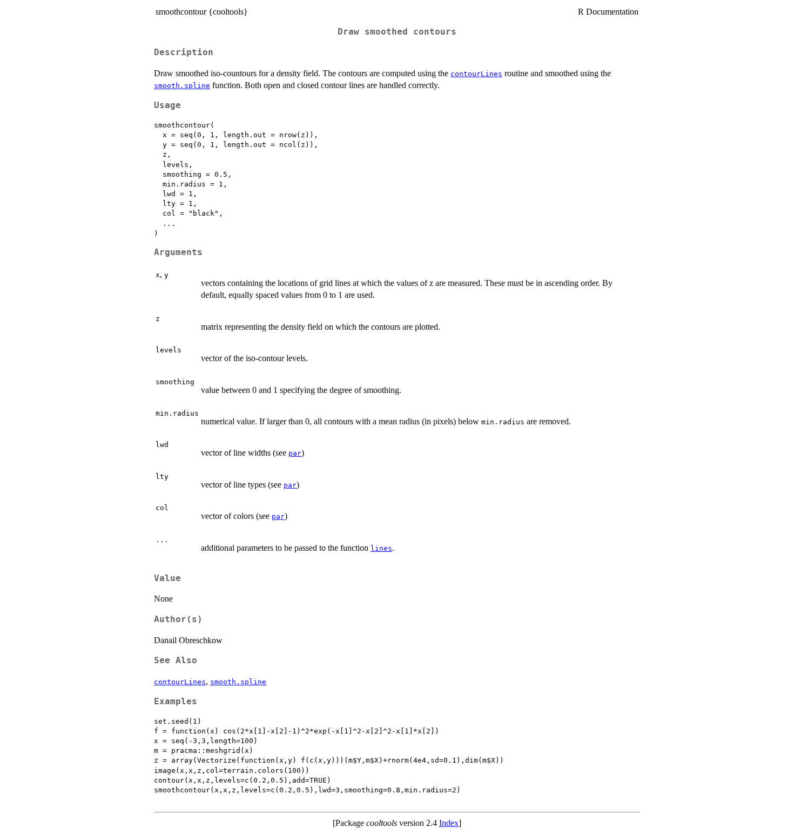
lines (381, 548)
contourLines (476, 74)
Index (449, 823)
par (294, 453)
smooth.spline (182, 86)
